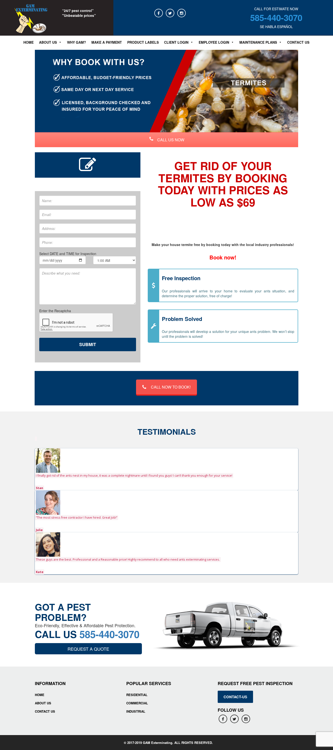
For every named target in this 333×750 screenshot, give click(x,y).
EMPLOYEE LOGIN (214, 42)
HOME (39, 694)
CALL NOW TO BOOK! (171, 387)
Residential (136, 694)
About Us (43, 703)
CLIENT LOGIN (176, 42)
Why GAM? (76, 42)
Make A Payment (106, 42)
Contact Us (298, 42)
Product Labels (143, 42)
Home (28, 42)
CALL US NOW (170, 140)
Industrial (135, 711)
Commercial (137, 703)
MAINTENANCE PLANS (258, 42)
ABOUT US (48, 42)
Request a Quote (88, 649)
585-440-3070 (276, 17)
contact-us (235, 696)
